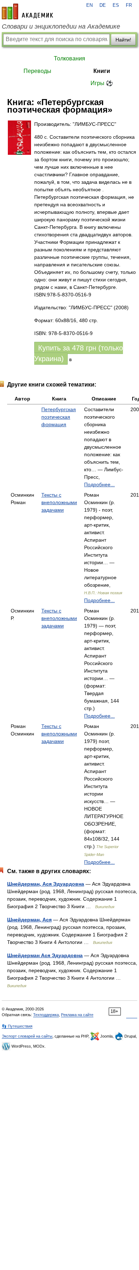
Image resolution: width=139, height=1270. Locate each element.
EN (89, 5)
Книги (101, 71)
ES (116, 5)
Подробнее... (99, 484)
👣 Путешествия (17, 1026)
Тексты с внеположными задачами (59, 502)
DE (102, 5)
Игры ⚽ (102, 83)
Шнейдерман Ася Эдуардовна (45, 955)
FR (129, 5)
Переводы (37, 71)
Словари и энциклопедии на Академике (61, 26)
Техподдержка (46, 1015)
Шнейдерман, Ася (29, 919)
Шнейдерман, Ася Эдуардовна (45, 884)
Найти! (123, 40)
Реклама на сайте (77, 1015)
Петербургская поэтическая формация (58, 417)
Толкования (69, 58)
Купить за (78, 353)
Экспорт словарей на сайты (27, 1036)
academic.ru (27, 11)
